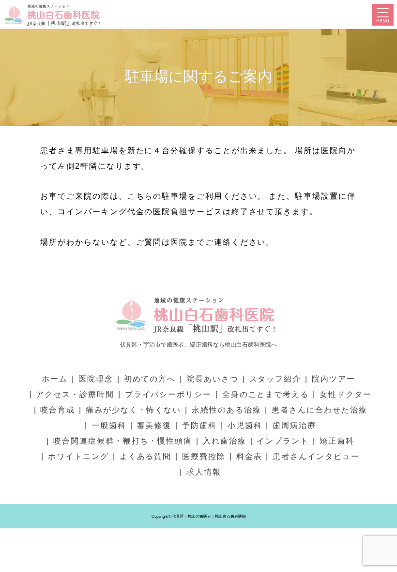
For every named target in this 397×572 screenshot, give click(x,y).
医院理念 (95, 379)
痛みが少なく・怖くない (133, 410)
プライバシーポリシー (168, 394)
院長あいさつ (212, 379)
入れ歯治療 (224, 441)
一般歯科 (109, 425)
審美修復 (154, 425)
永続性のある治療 (226, 410)
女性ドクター (346, 394)
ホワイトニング (78, 456)
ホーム (55, 379)
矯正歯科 (337, 441)
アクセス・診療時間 (75, 394)
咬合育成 (57, 410)
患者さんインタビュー (316, 456)
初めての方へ (150, 379)
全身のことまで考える (265, 394)
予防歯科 (199, 425)
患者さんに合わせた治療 (319, 410)
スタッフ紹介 (275, 379)
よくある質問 (146, 456)
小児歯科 (245, 425)
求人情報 (203, 472)
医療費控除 (204, 456)
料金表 (249, 456)
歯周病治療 (294, 425)
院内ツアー (333, 379)
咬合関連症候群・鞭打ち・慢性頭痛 (122, 441)
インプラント (283, 441)
